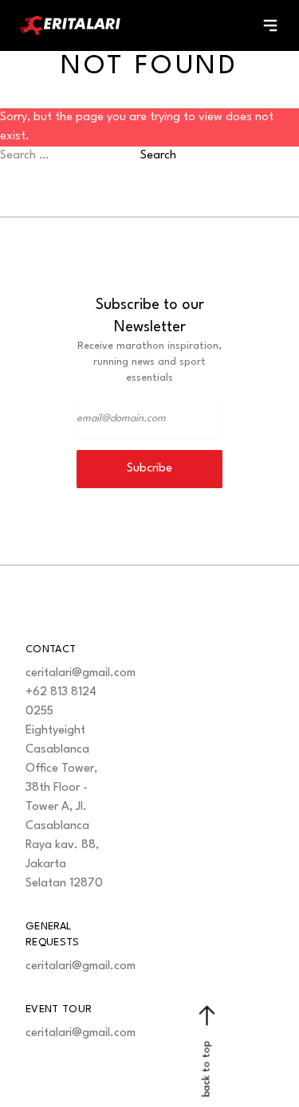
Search (158, 156)
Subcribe (149, 469)
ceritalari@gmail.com (81, 673)
